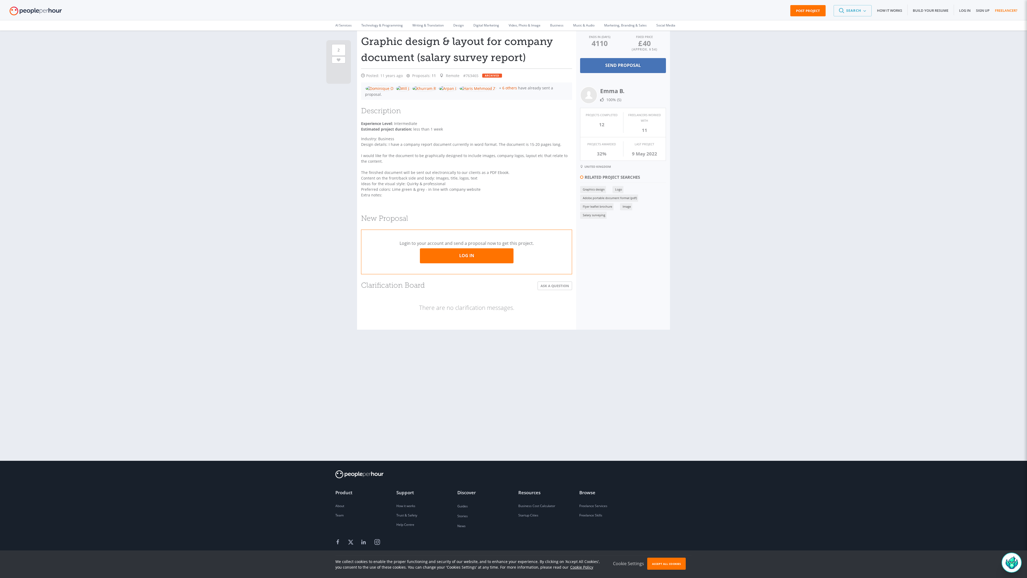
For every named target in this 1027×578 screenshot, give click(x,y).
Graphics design (594, 189)
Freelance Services (593, 506)
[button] (853, 10)
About (339, 506)
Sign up (983, 10)
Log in (965, 10)
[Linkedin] (364, 542)
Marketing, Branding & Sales (625, 25)
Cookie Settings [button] (628, 563)
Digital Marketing (486, 25)
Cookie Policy (581, 567)
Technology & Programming (382, 25)
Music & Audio (584, 25)
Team (339, 515)
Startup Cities (528, 515)
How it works (889, 10)
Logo (618, 189)
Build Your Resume (930, 10)
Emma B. (612, 91)
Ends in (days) (599, 37)
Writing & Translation (428, 25)
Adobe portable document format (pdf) (610, 198)
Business (557, 25)
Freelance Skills (590, 515)
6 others (509, 87)
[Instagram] (377, 542)
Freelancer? (1006, 10)
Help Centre (405, 524)
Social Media (665, 25)
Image (627, 206)
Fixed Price (644, 37)
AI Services (343, 25)
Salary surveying (594, 215)
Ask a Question (555, 285)
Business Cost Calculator (536, 506)
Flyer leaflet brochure (597, 206)
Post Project (808, 10)
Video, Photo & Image (525, 25)
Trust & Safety (406, 515)
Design (458, 25)
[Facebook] (338, 542)
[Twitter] (351, 542)
